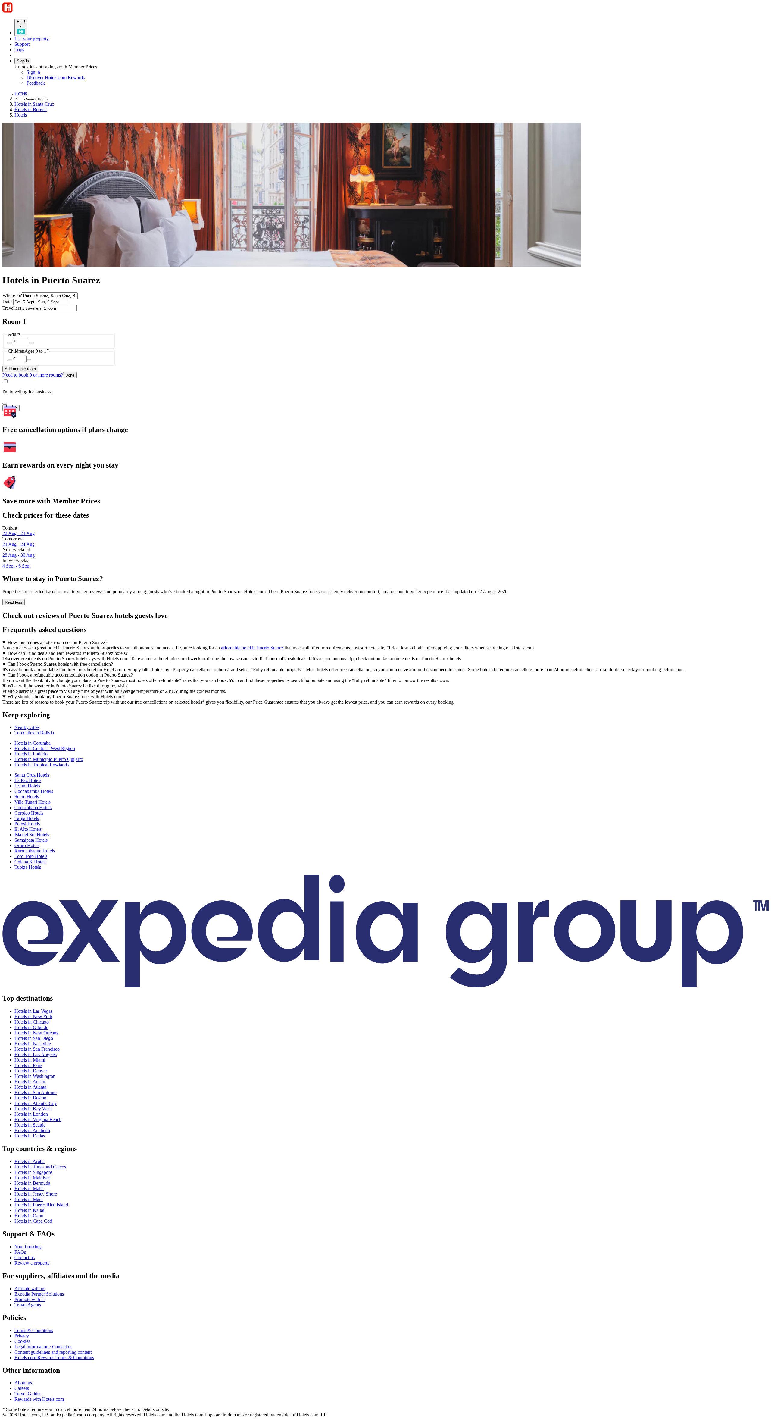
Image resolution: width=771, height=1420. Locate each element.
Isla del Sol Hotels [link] (31, 834)
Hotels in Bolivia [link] (30, 109)
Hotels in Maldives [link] (32, 1177)
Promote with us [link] (29, 1299)
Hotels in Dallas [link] (29, 1135)
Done (69, 375)
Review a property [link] (32, 1262)
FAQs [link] (20, 1252)
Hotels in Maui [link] (28, 1199)
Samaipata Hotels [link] (31, 840)
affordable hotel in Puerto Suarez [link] (252, 647)
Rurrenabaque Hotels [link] (34, 850)
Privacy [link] (21, 1335)
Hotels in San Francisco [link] (37, 1049)
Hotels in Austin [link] (29, 1081)
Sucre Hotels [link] (26, 796)
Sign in (23, 61)
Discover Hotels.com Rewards (56, 77)
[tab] (26, 727)
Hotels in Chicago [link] (31, 1021)
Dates (7, 301)
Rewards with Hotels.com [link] (39, 1399)
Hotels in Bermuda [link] (32, 1183)
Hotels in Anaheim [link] (32, 1130)
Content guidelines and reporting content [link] (53, 1352)
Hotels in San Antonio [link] (35, 1092)
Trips (19, 49)
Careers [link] (21, 1388)
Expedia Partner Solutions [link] (39, 1293)
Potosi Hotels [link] (27, 823)
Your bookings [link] (28, 1246)
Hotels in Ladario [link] (31, 753)
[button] (385, 715)
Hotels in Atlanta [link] (30, 1087)
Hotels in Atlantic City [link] (35, 1103)
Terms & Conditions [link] (33, 1330)
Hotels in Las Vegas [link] (33, 1011)
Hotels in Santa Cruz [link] (34, 104)
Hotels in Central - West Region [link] (44, 748)
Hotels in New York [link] (33, 1016)
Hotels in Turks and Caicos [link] (40, 1166)
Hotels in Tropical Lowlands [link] (41, 764)
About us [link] (23, 1382)
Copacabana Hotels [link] (33, 807)
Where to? (12, 295)
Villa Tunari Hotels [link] (32, 802)
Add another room (20, 369)
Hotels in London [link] (31, 1114)
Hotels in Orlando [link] (31, 1027)
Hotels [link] (20, 93)
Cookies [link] (22, 1341)
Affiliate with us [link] (29, 1288)
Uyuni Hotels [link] (27, 785)
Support (22, 44)
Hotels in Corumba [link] (32, 743)
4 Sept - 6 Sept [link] (16, 565)
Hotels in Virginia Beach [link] (37, 1119)
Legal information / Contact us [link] (43, 1346)
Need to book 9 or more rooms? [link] (32, 374)
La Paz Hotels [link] (27, 780)
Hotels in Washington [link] (34, 1076)
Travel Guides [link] (27, 1393)
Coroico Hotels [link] (28, 812)
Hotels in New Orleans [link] (36, 1032)
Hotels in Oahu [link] (28, 1215)
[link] (77, 83)
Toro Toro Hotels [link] (30, 856)
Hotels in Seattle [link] (29, 1125)
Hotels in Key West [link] (33, 1108)
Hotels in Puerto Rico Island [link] (41, 1204)
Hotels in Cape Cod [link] (33, 1221)
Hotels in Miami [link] (29, 1059)
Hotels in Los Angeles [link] (35, 1054)
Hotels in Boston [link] (30, 1097)
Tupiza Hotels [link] (27, 867)
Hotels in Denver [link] (30, 1070)
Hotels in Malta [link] (29, 1188)
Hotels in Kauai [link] (29, 1210)
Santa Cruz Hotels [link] (31, 774)
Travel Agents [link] (27, 1304)
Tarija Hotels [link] (26, 818)
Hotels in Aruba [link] (29, 1161)
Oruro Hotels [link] (26, 845)
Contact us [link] (24, 1257)
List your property (31, 38)
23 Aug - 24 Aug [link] (18, 544)
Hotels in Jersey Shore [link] (35, 1193)
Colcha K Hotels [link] (30, 861)
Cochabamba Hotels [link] (33, 791)
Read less (13, 602)
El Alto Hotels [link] (28, 829)
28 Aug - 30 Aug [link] (18, 555)
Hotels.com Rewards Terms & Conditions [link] (54, 1357)
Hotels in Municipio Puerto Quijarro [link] (48, 759)
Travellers (11, 308)
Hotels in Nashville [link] (32, 1043)
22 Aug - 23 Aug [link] (18, 533)
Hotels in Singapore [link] (33, 1172)
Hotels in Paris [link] (28, 1065)
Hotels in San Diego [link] (33, 1038)
